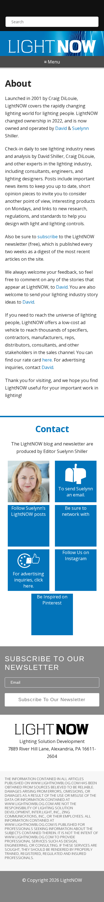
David (61, 128)
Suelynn (80, 128)
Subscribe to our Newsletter (45, 663)
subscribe (47, 237)
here (47, 360)
